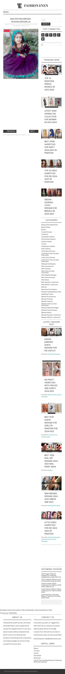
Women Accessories (48, 296)
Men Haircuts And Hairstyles (47, 271)
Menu (6, 12)
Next (33, 131)
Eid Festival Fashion (48, 239)
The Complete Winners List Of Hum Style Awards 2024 (51, 580)
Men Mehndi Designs (48, 275)
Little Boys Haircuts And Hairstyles (50, 254)
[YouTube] (54, 35)
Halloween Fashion (48, 246)
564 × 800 (21, 24)
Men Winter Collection (49, 284)
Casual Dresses (46, 232)
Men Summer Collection (50, 282)
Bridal (43, 229)
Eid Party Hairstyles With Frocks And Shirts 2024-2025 (50, 385)
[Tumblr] (58, 35)
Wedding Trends (47, 294)
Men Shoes (45, 280)
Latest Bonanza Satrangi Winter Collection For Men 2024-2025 (51, 596)
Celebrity (44, 234)
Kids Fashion (45, 249)
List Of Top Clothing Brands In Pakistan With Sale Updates (48, 661)
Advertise (37, 658)
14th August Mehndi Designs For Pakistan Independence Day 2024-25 (51, 575)
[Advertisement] (20, 91)
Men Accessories (47, 266)
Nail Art (44, 287)
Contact (36, 651)
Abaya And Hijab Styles (49, 225)
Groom (43, 244)
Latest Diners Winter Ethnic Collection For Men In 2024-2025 (51, 590)
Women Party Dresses (49, 310)
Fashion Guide (46, 241)
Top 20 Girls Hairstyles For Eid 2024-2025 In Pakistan (50, 176)
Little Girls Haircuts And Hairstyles (50, 260)
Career (36, 653)
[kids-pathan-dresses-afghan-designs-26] (20, 54)
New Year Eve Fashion (49, 289)
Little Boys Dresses (48, 251)
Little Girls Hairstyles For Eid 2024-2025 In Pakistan (50, 528)
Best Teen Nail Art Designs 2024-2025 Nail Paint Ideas (51, 461)
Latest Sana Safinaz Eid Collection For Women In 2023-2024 (50, 116)
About (36, 648)
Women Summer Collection (51, 315)
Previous (9, 131)
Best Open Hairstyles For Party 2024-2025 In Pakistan (50, 147)
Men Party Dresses (48, 277)
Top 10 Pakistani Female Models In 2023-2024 (49, 84)
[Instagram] (42, 39)
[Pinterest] (50, 35)
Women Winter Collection (50, 317)
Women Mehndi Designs (50, 308)
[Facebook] (46, 35)
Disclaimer (37, 655)
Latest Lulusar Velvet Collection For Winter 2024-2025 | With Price (51, 585)
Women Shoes (46, 312)
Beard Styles (45, 227)
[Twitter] (42, 35)
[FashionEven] (32, 6)
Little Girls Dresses (48, 257)
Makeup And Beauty (48, 264)
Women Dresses (47, 299)
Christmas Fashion (47, 237)
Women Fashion (47, 301)
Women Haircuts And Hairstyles (49, 304)
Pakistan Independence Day (51, 292)
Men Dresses (46, 269)
